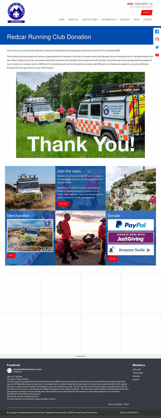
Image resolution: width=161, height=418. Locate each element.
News (136, 19)
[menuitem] (62, 19)
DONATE (146, 12)
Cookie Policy (80, 413)
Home (62, 19)
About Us (73, 19)
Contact (147, 19)
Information (108, 19)
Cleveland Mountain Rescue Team (27, 369)
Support (136, 379)
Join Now (63, 204)
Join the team (89, 19)
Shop (11, 255)
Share (126, 404)
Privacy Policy (91, 413)
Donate (112, 259)
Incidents (125, 19)
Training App (138, 373)
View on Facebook (115, 404)
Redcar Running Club (16, 50)
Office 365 (137, 370)
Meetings (136, 376)
